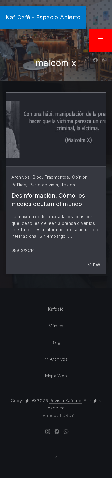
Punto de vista (43, 184)
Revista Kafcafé (65, 400)
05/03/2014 (23, 250)
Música (56, 325)
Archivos (20, 177)
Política (18, 184)
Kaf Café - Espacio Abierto (43, 17)
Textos (68, 184)
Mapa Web (56, 375)
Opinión (80, 177)
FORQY (67, 415)
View (94, 265)
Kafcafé (56, 309)
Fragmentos (57, 177)
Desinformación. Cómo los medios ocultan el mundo (48, 199)
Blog (37, 177)
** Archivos (56, 359)
